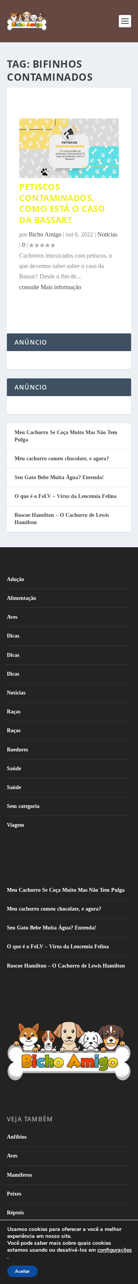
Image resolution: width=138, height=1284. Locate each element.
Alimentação (21, 598)
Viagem (15, 825)
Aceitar (22, 1271)
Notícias (16, 693)
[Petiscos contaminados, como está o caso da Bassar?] (68, 176)
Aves (12, 617)
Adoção (15, 579)
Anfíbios (16, 1137)
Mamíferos (19, 1175)
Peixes (14, 1194)
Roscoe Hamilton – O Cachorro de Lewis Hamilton (66, 966)
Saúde (14, 768)
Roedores (17, 750)
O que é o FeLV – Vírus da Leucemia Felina (66, 496)
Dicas (13, 636)
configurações (114, 1250)
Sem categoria (23, 806)
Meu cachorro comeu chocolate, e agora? (62, 458)
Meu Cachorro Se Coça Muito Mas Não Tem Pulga (66, 890)
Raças (13, 711)
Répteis (15, 1213)
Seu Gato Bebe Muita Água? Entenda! (59, 477)
